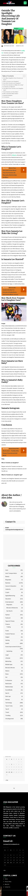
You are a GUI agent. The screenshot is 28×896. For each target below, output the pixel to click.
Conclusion (6, 97)
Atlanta (14, 155)
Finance (7, 624)
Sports (7, 693)
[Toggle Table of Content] (23, 76)
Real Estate (8, 683)
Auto (6, 570)
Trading (8, 627)
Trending (16, 29)
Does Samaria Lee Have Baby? (10, 92)
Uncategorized (9, 718)
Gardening (9, 651)
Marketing (8, 661)
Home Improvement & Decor (13, 646)
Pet (6, 677)
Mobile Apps (8, 664)
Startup (7, 699)
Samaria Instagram (7, 95)
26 (11, 772)
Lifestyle (7, 658)
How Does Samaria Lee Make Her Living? (13, 85)
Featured (7, 618)
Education (8, 599)
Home (6, 879)
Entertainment (9, 602)
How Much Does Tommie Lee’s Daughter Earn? (13, 89)
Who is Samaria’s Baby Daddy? (10, 93)
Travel (7, 712)
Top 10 (7, 709)
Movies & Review (10, 667)
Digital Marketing (10, 595)
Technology (8, 702)
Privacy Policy (8, 881)
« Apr (6, 780)
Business (7, 583)
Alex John (11, 45)
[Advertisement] (14, 548)
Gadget (7, 637)
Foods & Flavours (10, 634)
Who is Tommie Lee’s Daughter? (11, 81)
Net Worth (9, 611)
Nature (7, 671)
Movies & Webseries (12, 607)
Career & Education (10, 586)
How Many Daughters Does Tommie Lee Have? (13, 78)
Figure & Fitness (9, 621)
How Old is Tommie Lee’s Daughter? (12, 83)
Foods (7, 630)
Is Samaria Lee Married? (9, 86)
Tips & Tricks (8, 706)
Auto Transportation (11, 573)
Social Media (8, 690)
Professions (8, 680)
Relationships (9, 686)
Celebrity (16, 28)
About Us (7, 884)
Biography (8, 579)
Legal (6, 655)
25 (9, 772)
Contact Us (7, 887)
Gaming (7, 640)
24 (6, 772)
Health (7, 643)
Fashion (7, 614)
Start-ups (8, 696)
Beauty (7, 576)
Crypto (7, 592)
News (7, 674)
